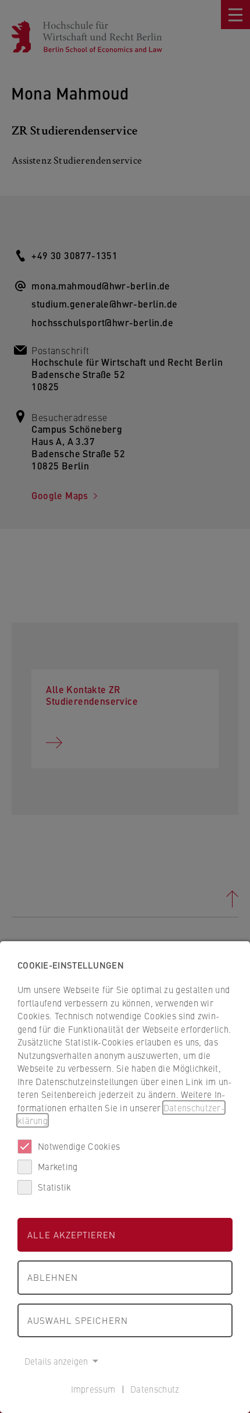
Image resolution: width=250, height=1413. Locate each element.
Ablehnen (52, 1277)
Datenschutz (154, 1389)
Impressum (93, 1389)
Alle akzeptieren (71, 1234)
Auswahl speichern (77, 1320)
